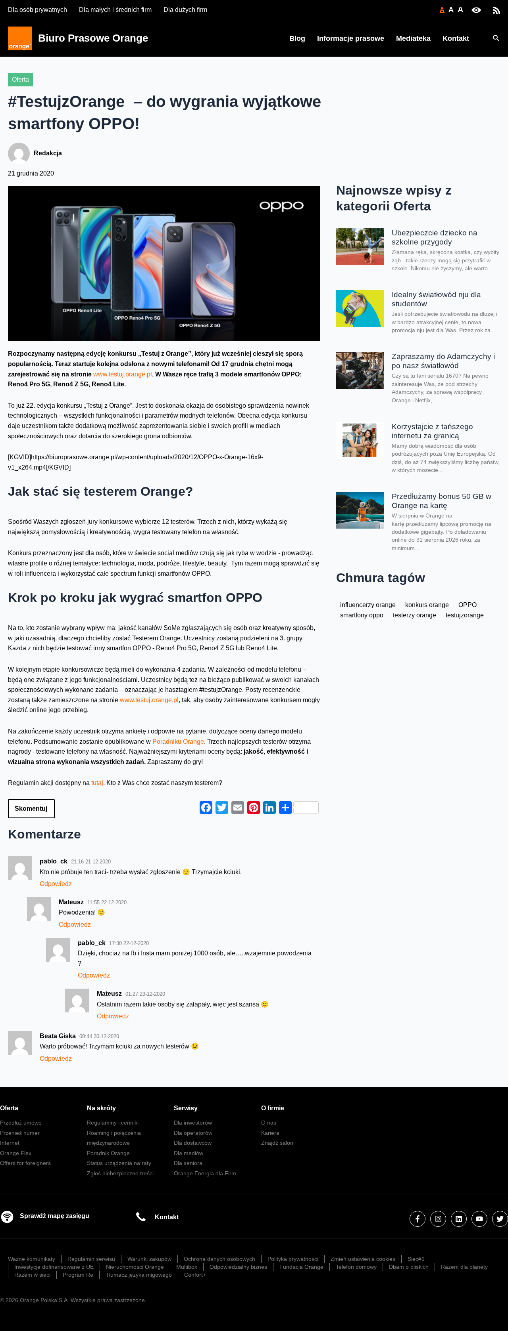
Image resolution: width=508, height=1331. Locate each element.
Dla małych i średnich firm (115, 9)
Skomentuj (31, 808)
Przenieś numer (20, 1133)
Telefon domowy (356, 1267)
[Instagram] (438, 1219)
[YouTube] (479, 1219)
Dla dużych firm (185, 9)
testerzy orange (414, 615)
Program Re (78, 1275)
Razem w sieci (32, 1275)
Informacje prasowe (350, 38)
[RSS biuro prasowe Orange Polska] (496, 9)
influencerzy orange (368, 605)
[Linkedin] (459, 1219)
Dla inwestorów (193, 1122)
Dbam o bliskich (409, 1267)
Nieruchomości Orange (135, 1267)
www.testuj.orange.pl (122, 374)
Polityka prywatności (292, 1259)
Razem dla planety (464, 1267)
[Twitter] (500, 1219)
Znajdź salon (277, 1143)
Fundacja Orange (301, 1267)
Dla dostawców (193, 1143)
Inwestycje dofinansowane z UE (54, 1267)
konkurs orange (427, 605)
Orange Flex (15, 1153)
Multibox (186, 1267)
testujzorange (465, 615)
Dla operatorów (193, 1133)
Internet (9, 1143)
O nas (268, 1122)
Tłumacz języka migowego (139, 1275)
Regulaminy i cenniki (113, 1122)
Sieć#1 (416, 1259)
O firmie (272, 1108)
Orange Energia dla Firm (205, 1173)
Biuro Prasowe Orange (93, 38)
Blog (297, 38)
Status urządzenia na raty (119, 1163)
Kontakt (456, 38)
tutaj (97, 782)
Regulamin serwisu (91, 1259)
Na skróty (101, 1108)
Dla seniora (188, 1163)
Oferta (20, 79)
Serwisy (186, 1108)
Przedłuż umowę (21, 1122)
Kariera (270, 1133)
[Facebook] (417, 1219)
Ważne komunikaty (31, 1259)
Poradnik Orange (108, 1153)
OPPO (467, 605)
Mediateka (413, 38)
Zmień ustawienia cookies (363, 1259)
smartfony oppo (361, 615)
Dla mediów (188, 1153)
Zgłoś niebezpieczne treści (120, 1173)
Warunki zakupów (149, 1259)
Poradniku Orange (178, 741)
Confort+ (195, 1275)
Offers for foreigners (25, 1163)
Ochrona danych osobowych (219, 1259)
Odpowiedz (56, 883)
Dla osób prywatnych (37, 9)
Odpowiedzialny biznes (238, 1267)
